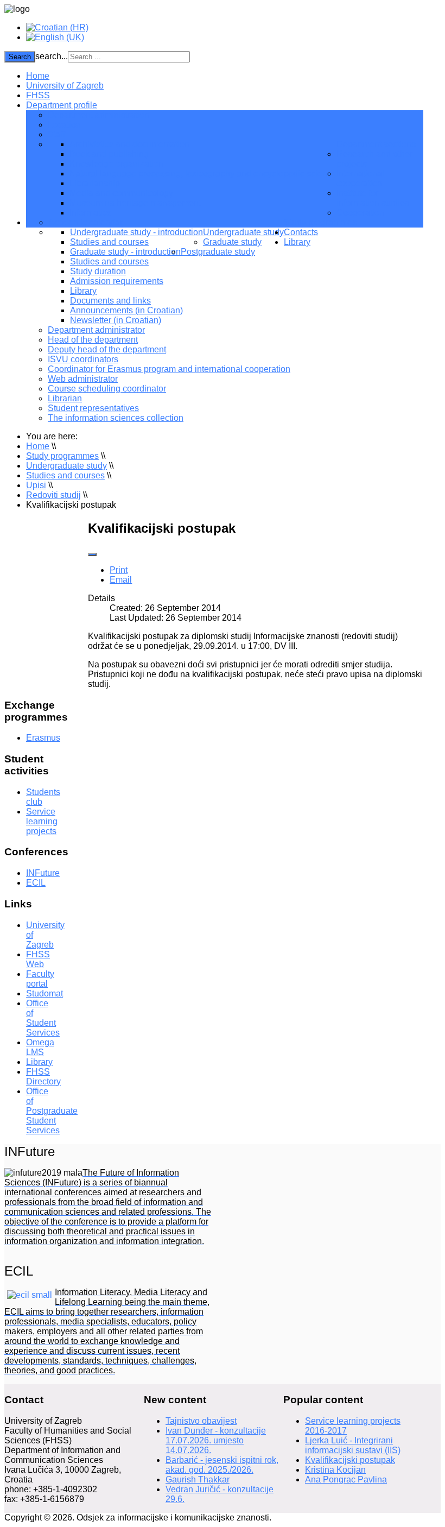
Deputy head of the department (107, 349)
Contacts (301, 232)
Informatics (90, 212)
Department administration (98, 114)
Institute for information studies (372, 197)
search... (51, 56)
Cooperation (360, 212)
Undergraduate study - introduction (136, 232)
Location (64, 124)
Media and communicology (121, 193)
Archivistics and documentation (129, 144)
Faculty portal (40, 978)
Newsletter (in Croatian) (115, 320)
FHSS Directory (43, 1076)
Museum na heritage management (135, 202)
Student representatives (93, 408)
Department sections (376, 144)
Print (119, 570)
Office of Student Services (43, 1018)
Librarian (65, 398)
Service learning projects (42, 821)
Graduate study (232, 242)
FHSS (38, 95)
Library (83, 290)
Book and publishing (109, 154)
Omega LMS (40, 1047)
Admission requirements (116, 281)
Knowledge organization (116, 163)
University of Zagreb (65, 85)
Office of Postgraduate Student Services (52, 1111)
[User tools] (92, 554)
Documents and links (110, 300)
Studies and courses (109, 242)
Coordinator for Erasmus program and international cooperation (169, 369)
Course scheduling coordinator (107, 388)
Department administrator (96, 330)
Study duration (98, 271)
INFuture (43, 873)
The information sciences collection (115, 417)
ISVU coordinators (83, 359)
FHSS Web (38, 959)
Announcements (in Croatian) (126, 310)
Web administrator (83, 378)
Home (37, 75)
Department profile (61, 105)
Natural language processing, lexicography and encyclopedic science (202, 173)
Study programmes (320, 222)
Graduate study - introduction (125, 251)
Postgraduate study (218, 251)
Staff (56, 134)
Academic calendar (85, 222)
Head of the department (93, 339)
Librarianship (94, 183)
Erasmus (43, 737)
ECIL (36, 882)
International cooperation (360, 178)
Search (20, 57)
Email (121, 579)
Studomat (44, 993)
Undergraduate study (243, 232)
